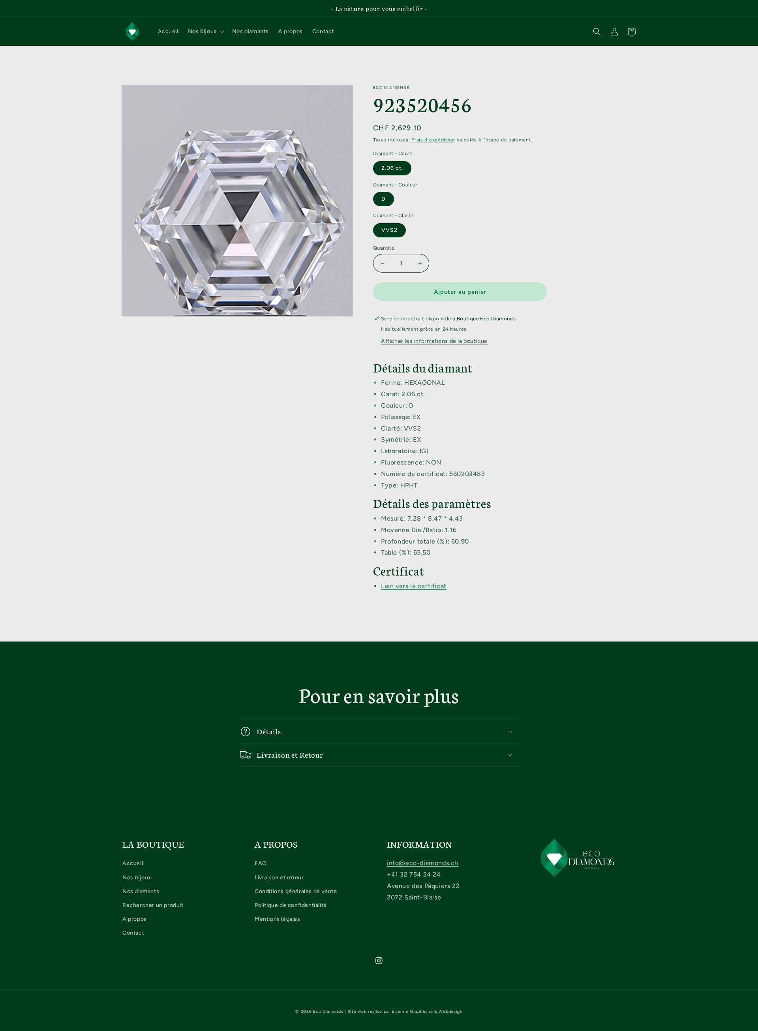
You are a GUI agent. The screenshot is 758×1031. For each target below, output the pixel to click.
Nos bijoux (136, 877)
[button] (205, 31)
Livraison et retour (279, 877)
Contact (133, 932)
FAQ (261, 863)
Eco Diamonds (328, 1011)
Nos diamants (140, 891)
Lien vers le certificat (414, 586)
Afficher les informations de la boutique (434, 341)
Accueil (132, 863)
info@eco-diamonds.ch (422, 863)
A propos (134, 919)
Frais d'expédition (433, 140)
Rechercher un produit (153, 905)
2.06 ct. (392, 168)
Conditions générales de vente (296, 891)
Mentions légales (277, 919)
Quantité (383, 248)
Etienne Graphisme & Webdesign (427, 1011)
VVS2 (389, 230)
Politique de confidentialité (291, 905)
